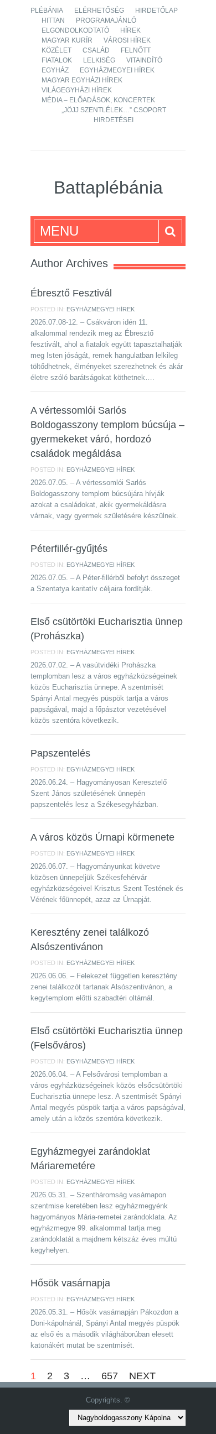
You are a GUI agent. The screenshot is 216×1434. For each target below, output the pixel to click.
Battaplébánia (108, 187)
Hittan (53, 20)
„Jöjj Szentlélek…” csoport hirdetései (113, 115)
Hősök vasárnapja (70, 1283)
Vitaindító (144, 60)
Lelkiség (99, 60)
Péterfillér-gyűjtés (68, 548)
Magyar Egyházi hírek (82, 80)
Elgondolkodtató (75, 30)
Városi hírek (127, 40)
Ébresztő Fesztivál (71, 293)
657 (109, 1375)
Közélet (56, 50)
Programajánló (106, 20)
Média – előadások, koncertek (98, 100)
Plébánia (46, 10)
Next (142, 1375)
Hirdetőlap (156, 10)
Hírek (130, 30)
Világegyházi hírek (77, 90)
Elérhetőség (99, 10)
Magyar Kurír (67, 40)
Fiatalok (57, 60)
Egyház (55, 70)
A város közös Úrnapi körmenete (102, 837)
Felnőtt (136, 50)
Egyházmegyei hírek (117, 70)
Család (96, 50)
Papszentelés (60, 753)
